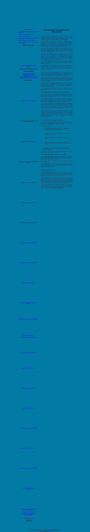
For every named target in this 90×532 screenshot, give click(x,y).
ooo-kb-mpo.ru (50, 531)
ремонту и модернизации (58, 53)
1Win (48, 113)
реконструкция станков (68, 41)
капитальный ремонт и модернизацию (48, 56)
